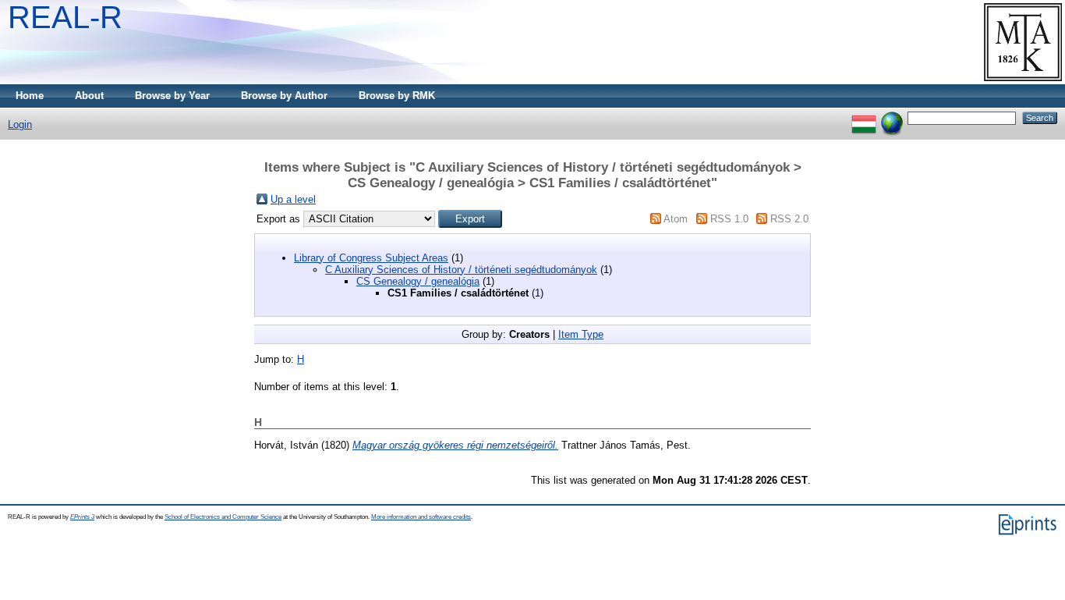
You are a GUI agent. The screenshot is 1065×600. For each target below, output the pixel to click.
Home (30, 95)
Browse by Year (172, 95)
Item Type (580, 334)
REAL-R (65, 17)
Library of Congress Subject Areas (371, 258)
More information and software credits (421, 516)
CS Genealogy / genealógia (417, 281)
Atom (675, 219)
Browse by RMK (397, 95)
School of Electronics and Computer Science (223, 516)
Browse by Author (284, 95)
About (89, 95)
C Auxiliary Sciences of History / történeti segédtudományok (461, 269)
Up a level (293, 199)
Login (20, 124)
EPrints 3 (82, 516)
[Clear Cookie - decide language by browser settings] (891, 117)
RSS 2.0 (789, 219)
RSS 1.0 (729, 219)
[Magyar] (863, 117)
